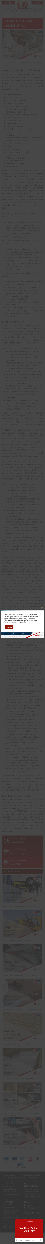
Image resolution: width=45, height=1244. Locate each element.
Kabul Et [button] (9, 627)
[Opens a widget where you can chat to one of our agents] (29, 1230)
